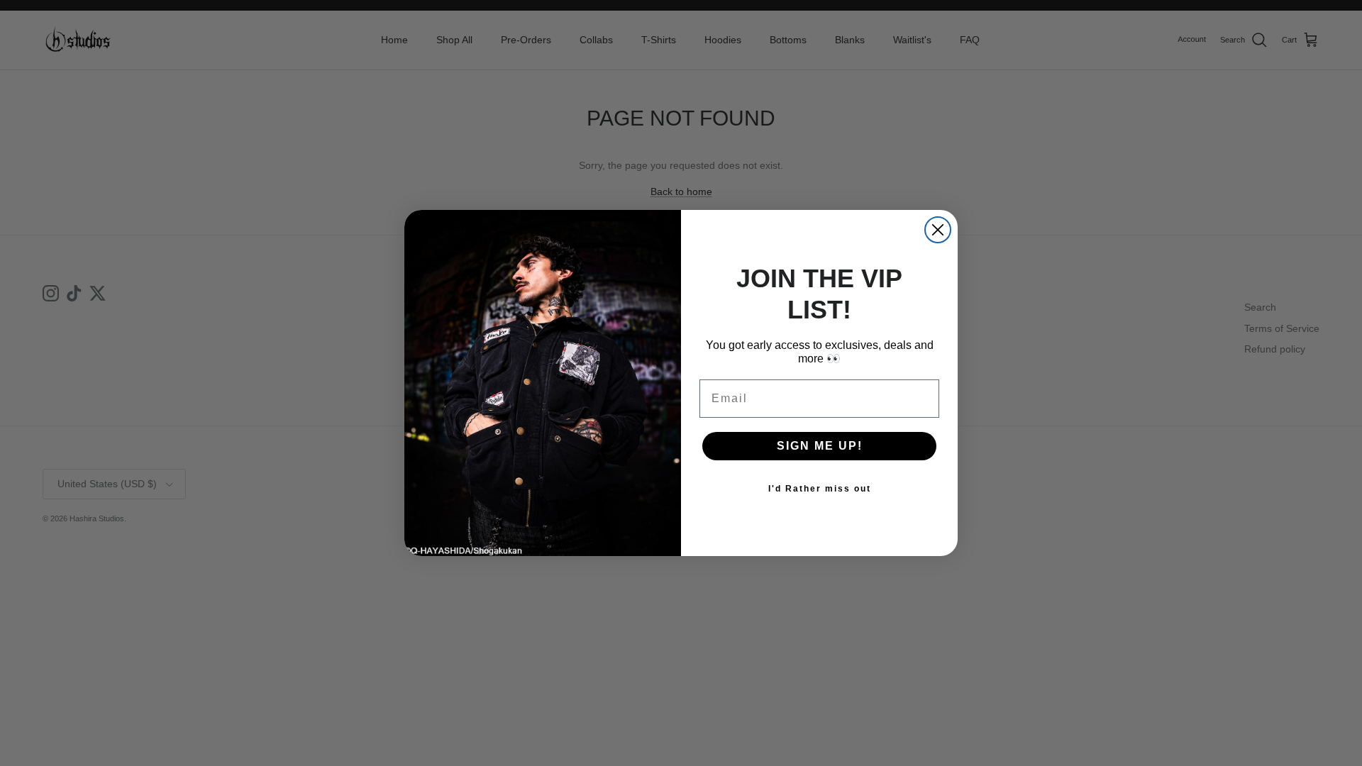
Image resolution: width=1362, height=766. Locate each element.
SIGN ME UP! (820, 446)
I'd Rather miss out (819, 489)
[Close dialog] (938, 230)
